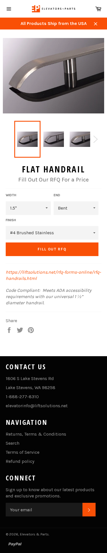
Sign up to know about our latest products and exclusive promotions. (50, 493)
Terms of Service (22, 452)
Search (12, 443)
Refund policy (20, 461)
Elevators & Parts (34, 534)
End (57, 195)
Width (11, 195)
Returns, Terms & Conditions (36, 434)
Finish (11, 220)
